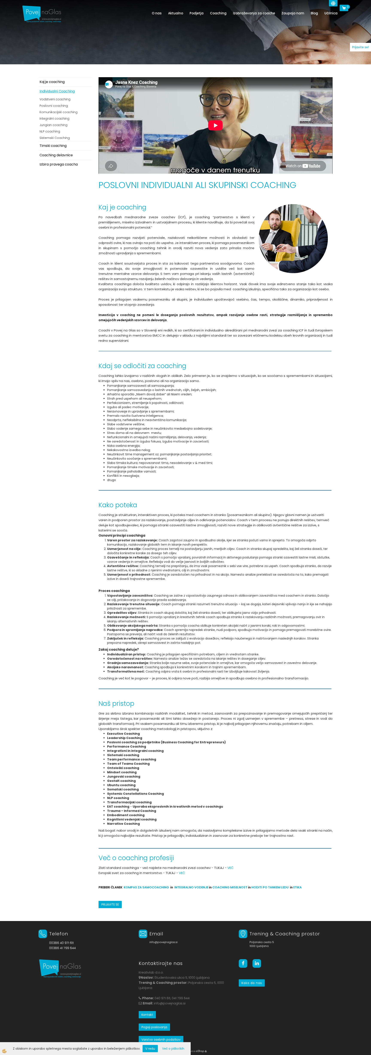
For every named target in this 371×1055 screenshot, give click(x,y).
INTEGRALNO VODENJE (191, 887)
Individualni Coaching (57, 91)
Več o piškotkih (173, 1048)
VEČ (230, 867)
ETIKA (297, 887)
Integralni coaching (54, 118)
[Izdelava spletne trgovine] (200, 1051)
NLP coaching (50, 131)
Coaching (218, 13)
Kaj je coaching (52, 81)
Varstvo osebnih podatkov (161, 1039)
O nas (157, 13)
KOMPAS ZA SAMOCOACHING (146, 887)
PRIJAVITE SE (110, 904)
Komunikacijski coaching (59, 112)
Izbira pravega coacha (59, 164)
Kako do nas (252, 983)
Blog (314, 13)
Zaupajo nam (292, 13)
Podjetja (197, 13)
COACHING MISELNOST (229, 887)
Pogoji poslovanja (154, 1027)
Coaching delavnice (56, 155)
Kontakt (147, 1015)
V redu (150, 1048)
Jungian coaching (53, 125)
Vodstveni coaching (55, 99)
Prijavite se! (360, 47)
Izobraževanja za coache (254, 13)
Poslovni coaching (54, 106)
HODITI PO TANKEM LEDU (270, 887)
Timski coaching (53, 145)
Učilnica (331, 13)
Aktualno (175, 13)
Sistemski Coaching (55, 138)
